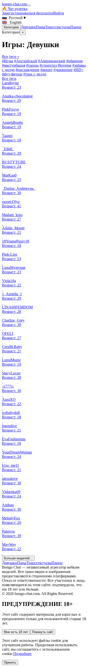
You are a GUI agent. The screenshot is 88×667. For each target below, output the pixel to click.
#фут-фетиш (12, 74)
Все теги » (10, 56)
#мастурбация (13, 65)
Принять (10, 662)
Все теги (9, 78)
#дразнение (63, 70)
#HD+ (79, 70)
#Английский (25, 61)
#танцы (32, 65)
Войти (58, 13)
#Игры (7, 61)
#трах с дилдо (34, 74)
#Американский (51, 61)
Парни (75, 27)
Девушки (28, 27)
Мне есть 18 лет (16, 632)
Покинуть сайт (42, 632)
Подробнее (22, 654)
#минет (46, 70)
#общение (74, 61)
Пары (40, 27)
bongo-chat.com (14, 4)
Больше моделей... (18, 558)
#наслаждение (27, 70)
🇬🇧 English (12, 22)
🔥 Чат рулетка (14, 9)
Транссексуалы (57, 27)
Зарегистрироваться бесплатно (27, 13)
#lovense (64, 65)
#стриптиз (48, 65)
